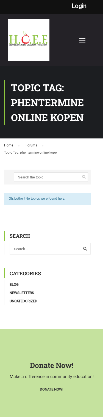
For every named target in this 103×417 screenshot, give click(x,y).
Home (8, 145)
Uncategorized (23, 301)
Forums (31, 145)
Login (79, 6)
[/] (28, 42)
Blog (14, 284)
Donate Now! (51, 389)
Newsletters (22, 293)
